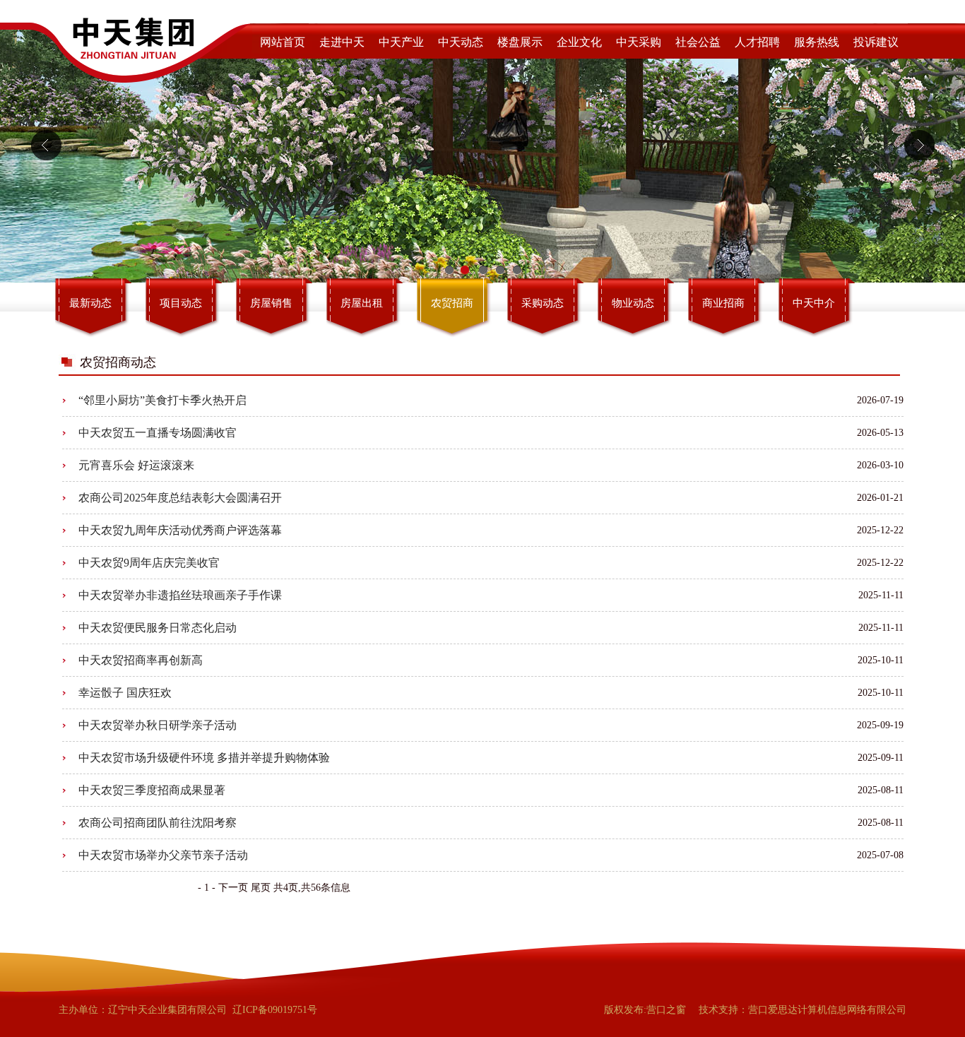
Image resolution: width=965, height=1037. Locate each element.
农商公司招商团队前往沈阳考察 (157, 823)
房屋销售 (271, 303)
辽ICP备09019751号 (274, 1010)
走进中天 (342, 42)
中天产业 (401, 42)
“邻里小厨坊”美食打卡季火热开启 (162, 400)
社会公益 (698, 42)
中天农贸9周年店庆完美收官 (149, 563)
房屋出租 (362, 303)
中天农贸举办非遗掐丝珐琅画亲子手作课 (180, 595)
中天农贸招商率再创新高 (140, 660)
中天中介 (814, 303)
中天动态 (460, 42)
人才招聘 (757, 42)
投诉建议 (876, 42)
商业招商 (723, 303)
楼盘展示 (520, 42)
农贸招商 (452, 303)
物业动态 (633, 303)
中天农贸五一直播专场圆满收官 (157, 433)
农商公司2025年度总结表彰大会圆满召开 (180, 498)
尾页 (261, 887)
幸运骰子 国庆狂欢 (125, 693)
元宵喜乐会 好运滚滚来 (136, 465)
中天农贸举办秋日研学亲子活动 (157, 725)
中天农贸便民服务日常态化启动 (157, 628)
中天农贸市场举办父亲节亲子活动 (163, 855)
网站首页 (282, 42)
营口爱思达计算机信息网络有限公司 (827, 1010)
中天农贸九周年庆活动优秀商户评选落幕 (180, 530)
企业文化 (579, 42)
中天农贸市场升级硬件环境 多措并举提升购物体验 (204, 758)
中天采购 (638, 42)
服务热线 (816, 42)
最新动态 (90, 303)
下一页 (233, 887)
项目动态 (181, 303)
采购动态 (542, 303)
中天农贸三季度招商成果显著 (151, 790)
